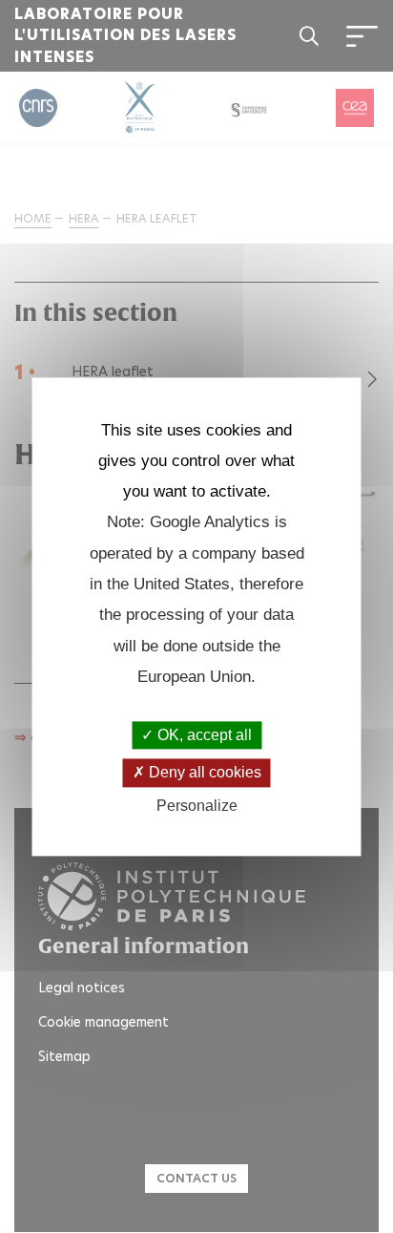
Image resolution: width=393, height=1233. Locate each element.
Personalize (197, 805)
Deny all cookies (203, 773)
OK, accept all (203, 736)
